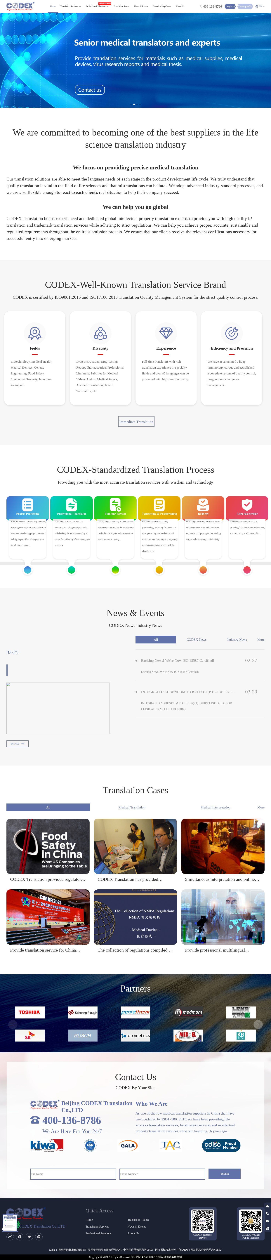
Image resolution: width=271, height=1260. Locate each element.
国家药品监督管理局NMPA (205, 1249)
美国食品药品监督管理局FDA (104, 1249)
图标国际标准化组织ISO (72, 1249)
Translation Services (69, 6)
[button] (131, 104)
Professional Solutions (96, 6)
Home (52, 6)
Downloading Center (162, 6)
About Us (180, 6)
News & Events (141, 6)
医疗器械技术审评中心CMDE (171, 1249)
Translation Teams (121, 6)
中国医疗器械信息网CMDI (138, 1249)
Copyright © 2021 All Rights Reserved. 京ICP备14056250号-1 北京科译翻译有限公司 (135, 1257)
